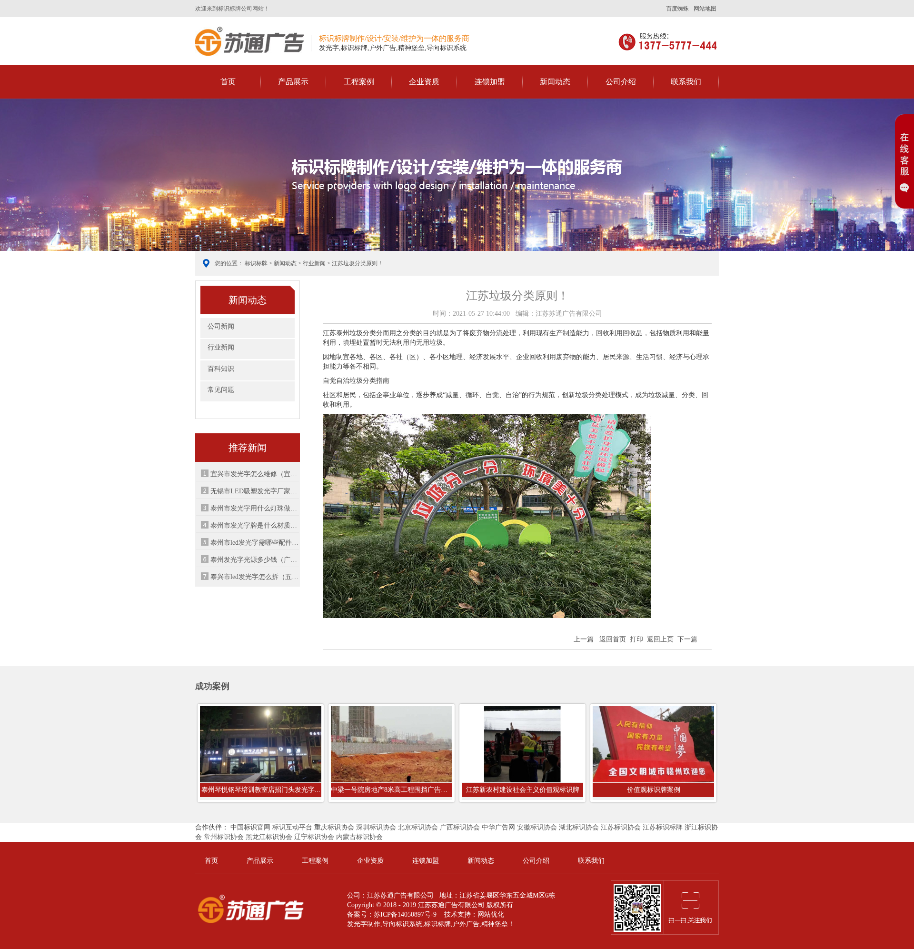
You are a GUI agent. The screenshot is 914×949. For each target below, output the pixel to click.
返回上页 (660, 639)
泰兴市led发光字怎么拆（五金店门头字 (254, 576)
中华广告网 (498, 827)
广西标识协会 (460, 827)
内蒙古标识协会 (359, 836)
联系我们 (686, 82)
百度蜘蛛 (677, 8)
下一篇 (687, 639)
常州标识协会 (224, 836)
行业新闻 (314, 263)
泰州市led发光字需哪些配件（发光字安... (254, 542)
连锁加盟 (490, 82)
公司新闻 (221, 326)
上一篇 (584, 639)
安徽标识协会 (537, 827)
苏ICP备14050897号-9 (405, 914)
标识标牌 (249, 41)
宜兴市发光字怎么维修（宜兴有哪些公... (254, 474)
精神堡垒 (494, 924)
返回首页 (612, 639)
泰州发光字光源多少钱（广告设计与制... (254, 559)
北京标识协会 (418, 827)
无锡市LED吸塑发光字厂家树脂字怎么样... (254, 491)
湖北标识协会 (579, 827)
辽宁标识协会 (314, 836)
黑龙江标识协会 (269, 836)
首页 (228, 82)
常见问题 (221, 389)
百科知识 (221, 368)
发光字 (357, 924)
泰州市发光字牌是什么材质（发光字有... (254, 525)
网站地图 (705, 8)
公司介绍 (621, 82)
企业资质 (424, 82)
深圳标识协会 (376, 827)
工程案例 (359, 82)
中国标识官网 (250, 827)
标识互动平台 (292, 827)
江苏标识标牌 (663, 827)
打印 (636, 639)
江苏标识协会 (621, 827)
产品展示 (293, 82)
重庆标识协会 (334, 827)
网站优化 (490, 914)
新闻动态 (555, 82)
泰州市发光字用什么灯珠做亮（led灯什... (254, 508)
